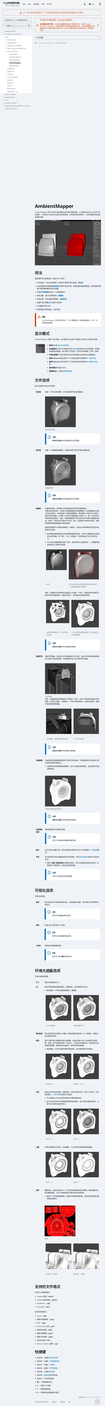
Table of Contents (11, 109)
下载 (42, 4)
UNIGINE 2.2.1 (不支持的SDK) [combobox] (16, 20)
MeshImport (11, 89)
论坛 (24, 4)
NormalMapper (14, 60)
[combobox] (91, 4)
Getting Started (10, 31)
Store (49, 4)
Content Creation (11, 103)
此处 (63, 20)
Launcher (10, 74)
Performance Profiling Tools (16, 48)
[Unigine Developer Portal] (11, 4)
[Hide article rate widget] (69, 1402)
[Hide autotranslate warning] (98, 25)
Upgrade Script (12, 91)
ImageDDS (10, 69)
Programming (9, 97)
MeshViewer (13, 54)
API (6, 100)
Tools (7, 37)
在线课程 (36, 4)
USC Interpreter (12, 77)
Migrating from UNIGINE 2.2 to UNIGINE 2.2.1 (18, 106)
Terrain (9, 86)
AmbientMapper (15, 63)
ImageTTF (10, 71)
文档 (29, 4)
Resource (10, 83)
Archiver (10, 80)
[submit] (29, 26)
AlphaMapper (14, 66)
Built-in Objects (10, 94)
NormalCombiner (15, 57)
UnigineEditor (12, 43)
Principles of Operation (13, 34)
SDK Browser (11, 40)
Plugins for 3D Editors (14, 46)
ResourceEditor (12, 51)
